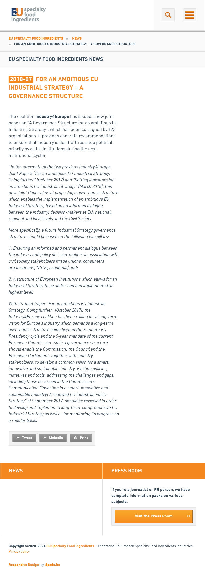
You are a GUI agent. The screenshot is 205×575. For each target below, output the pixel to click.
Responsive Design (24, 565)
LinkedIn (55, 438)
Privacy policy (19, 551)
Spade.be (53, 565)
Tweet (27, 438)
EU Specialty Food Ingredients (36, 38)
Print (83, 438)
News (77, 38)
